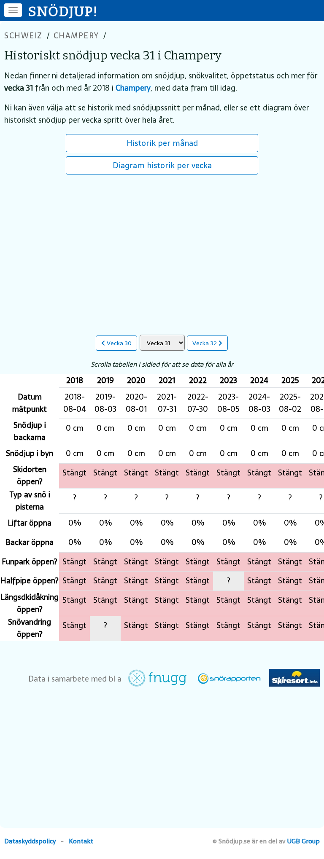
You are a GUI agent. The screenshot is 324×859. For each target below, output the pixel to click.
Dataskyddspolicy (30, 841)
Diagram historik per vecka (162, 165)
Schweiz (23, 36)
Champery (76, 36)
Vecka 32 (205, 343)
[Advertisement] (162, 250)
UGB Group (303, 841)
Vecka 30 (118, 343)
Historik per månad (162, 143)
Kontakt (81, 841)
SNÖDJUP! (63, 11)
